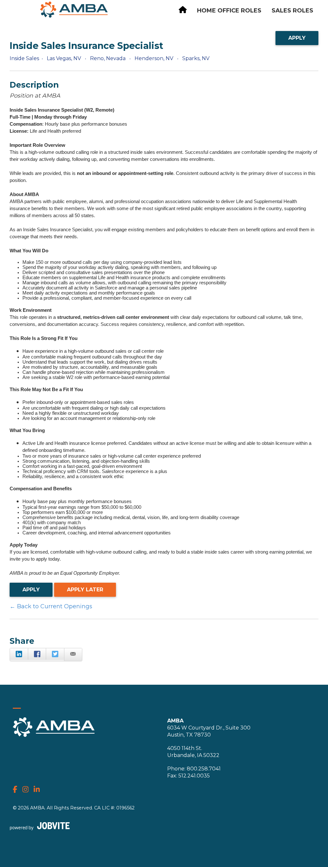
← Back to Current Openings (51, 606)
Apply (297, 38)
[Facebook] (37, 654)
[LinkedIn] (19, 654)
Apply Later (85, 590)
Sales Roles (292, 10)
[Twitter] (55, 654)
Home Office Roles (229, 10)
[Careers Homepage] (183, 10)
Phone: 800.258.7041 (194, 769)
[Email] (73, 654)
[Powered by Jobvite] (40, 826)
